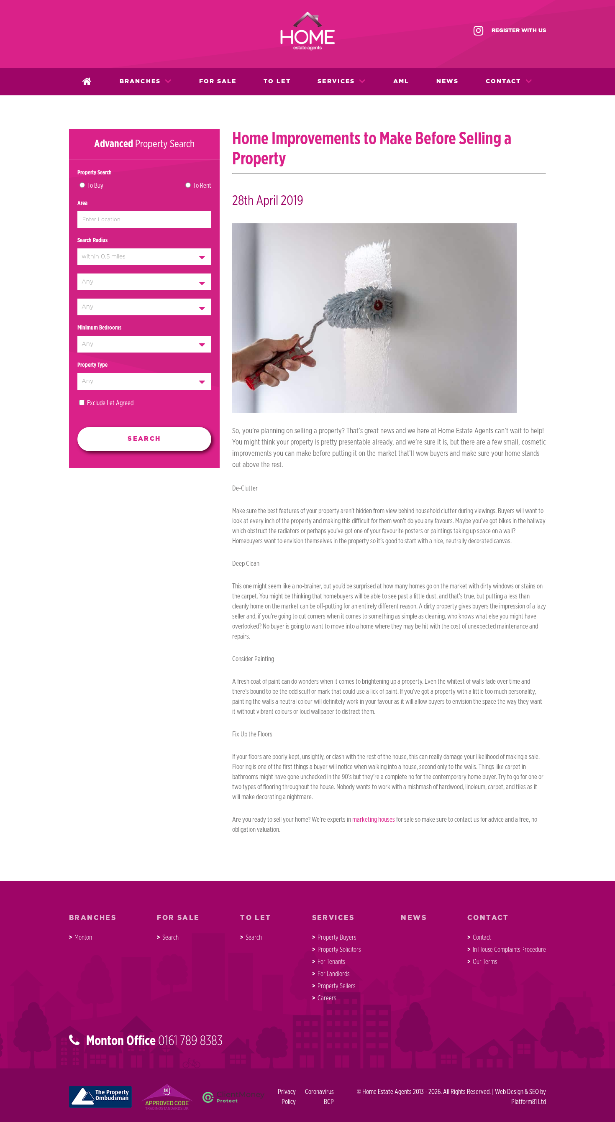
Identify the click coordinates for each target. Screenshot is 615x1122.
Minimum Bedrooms (99, 328)
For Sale (218, 81)
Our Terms (485, 961)
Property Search (94, 173)
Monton (83, 937)
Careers (327, 998)
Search (170, 937)
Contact (503, 81)
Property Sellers (336, 986)
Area (82, 203)
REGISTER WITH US (519, 30)
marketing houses (373, 819)
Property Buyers (337, 937)
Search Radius (92, 240)
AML (401, 81)
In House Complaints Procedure (509, 949)
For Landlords (333, 974)
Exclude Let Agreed (110, 403)
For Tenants (331, 961)
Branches (140, 81)
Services (336, 81)
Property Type (92, 365)
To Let (277, 81)
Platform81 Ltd (528, 1102)
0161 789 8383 (190, 1041)
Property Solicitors (339, 949)
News (447, 81)
